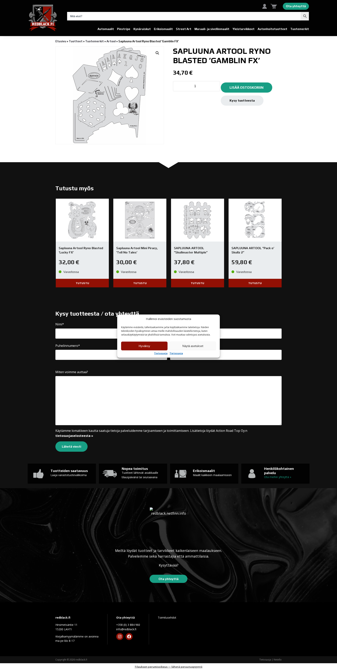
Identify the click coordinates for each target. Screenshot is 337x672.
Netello (278, 659)
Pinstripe (123, 29)
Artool (111, 41)
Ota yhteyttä (296, 6)
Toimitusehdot (167, 617)
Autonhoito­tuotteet (272, 29)
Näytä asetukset (192, 346)
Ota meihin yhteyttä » (277, 477)
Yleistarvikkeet (243, 29)
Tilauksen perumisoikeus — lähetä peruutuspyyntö (168, 666)
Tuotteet (75, 41)
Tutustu (82, 283)
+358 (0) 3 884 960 (128, 625)
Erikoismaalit (163, 29)
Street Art (183, 29)
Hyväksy (144, 346)
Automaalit (106, 29)
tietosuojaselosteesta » (74, 436)
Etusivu (60, 41)
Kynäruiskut (142, 29)
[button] (157, 53)
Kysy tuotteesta (242, 100)
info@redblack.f (126, 629)
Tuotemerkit (299, 29)
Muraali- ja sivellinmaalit (211, 29)
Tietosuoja (161, 353)
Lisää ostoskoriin (246, 87)
